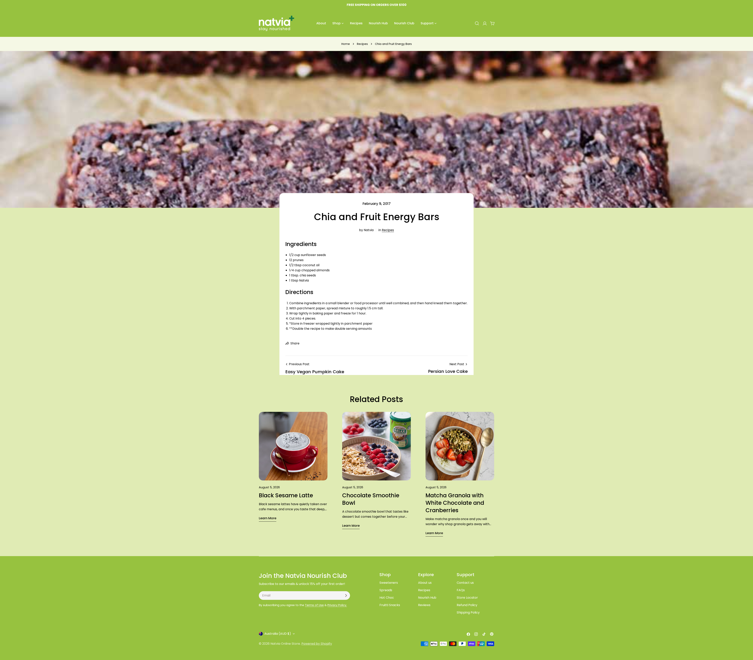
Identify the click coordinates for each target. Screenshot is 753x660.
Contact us (465, 582)
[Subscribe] (346, 595)
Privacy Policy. (337, 605)
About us (425, 582)
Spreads (385, 590)
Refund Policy (467, 605)
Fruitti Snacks (389, 605)
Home (345, 44)
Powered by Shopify (316, 643)
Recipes (362, 44)
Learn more (267, 518)
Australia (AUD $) (277, 633)
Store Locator (467, 597)
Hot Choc (386, 597)
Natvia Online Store (285, 643)
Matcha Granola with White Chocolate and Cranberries (455, 503)
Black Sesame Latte (286, 495)
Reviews (424, 605)
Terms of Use (314, 605)
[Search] (477, 23)
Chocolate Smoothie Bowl (370, 499)
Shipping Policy (468, 612)
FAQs (461, 590)
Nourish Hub (427, 597)
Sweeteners (388, 582)
